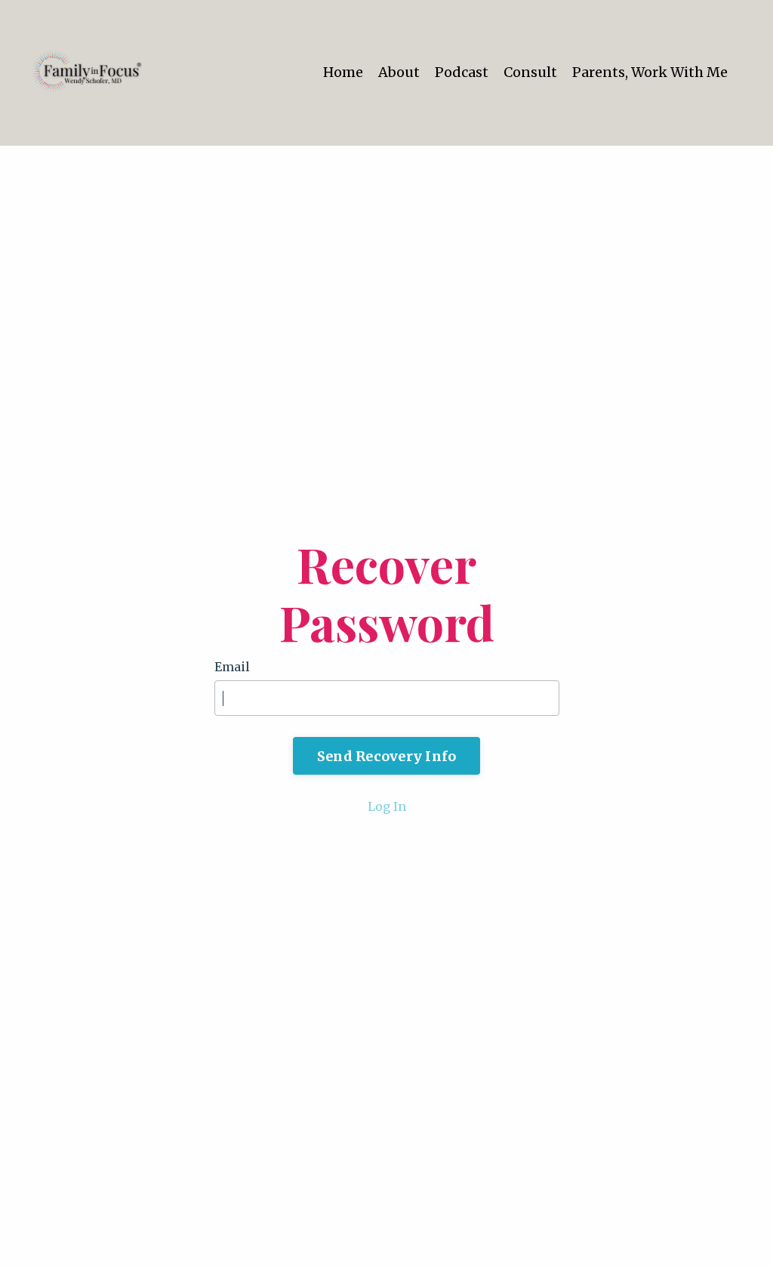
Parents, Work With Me (650, 72)
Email (232, 666)
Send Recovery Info (387, 756)
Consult (530, 72)
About (399, 72)
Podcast (461, 72)
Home (343, 72)
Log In (387, 806)
